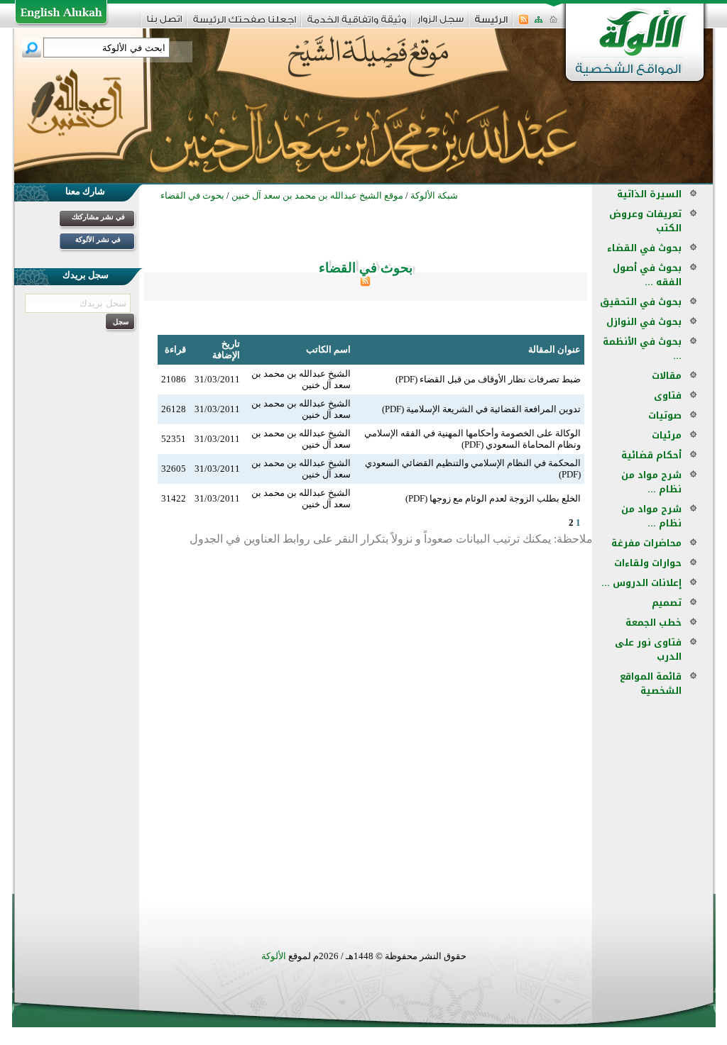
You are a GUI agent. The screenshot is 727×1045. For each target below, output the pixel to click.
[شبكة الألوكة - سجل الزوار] (440, 23)
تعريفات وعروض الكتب (645, 221)
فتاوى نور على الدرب (648, 649)
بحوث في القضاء (644, 248)
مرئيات (667, 435)
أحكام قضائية (651, 455)
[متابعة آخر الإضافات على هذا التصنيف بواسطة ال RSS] (365, 283)
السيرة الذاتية (649, 194)
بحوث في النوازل (644, 322)
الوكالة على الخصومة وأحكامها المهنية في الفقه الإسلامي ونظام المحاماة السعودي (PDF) (472, 439)
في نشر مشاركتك (98, 217)
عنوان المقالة (554, 349)
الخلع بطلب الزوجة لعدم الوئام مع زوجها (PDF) (493, 498)
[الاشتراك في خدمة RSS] (523, 23)
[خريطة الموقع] (538, 23)
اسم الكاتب (328, 349)
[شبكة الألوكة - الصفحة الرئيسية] (491, 24)
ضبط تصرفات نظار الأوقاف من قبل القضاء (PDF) (488, 379)
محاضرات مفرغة (646, 543)
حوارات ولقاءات (648, 563)
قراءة (175, 349)
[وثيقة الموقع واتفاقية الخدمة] (357, 24)
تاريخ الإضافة (226, 349)
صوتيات (665, 415)
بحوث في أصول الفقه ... (647, 275)
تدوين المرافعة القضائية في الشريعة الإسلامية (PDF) (481, 409)
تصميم (667, 603)
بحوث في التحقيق (641, 302)
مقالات (667, 376)
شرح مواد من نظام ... (651, 482)
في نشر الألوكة (98, 239)
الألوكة (273, 956)
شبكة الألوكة (434, 195)
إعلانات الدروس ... (641, 583)
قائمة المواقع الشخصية (651, 684)
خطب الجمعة (653, 622)
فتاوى (668, 395)
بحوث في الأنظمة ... (642, 349)
